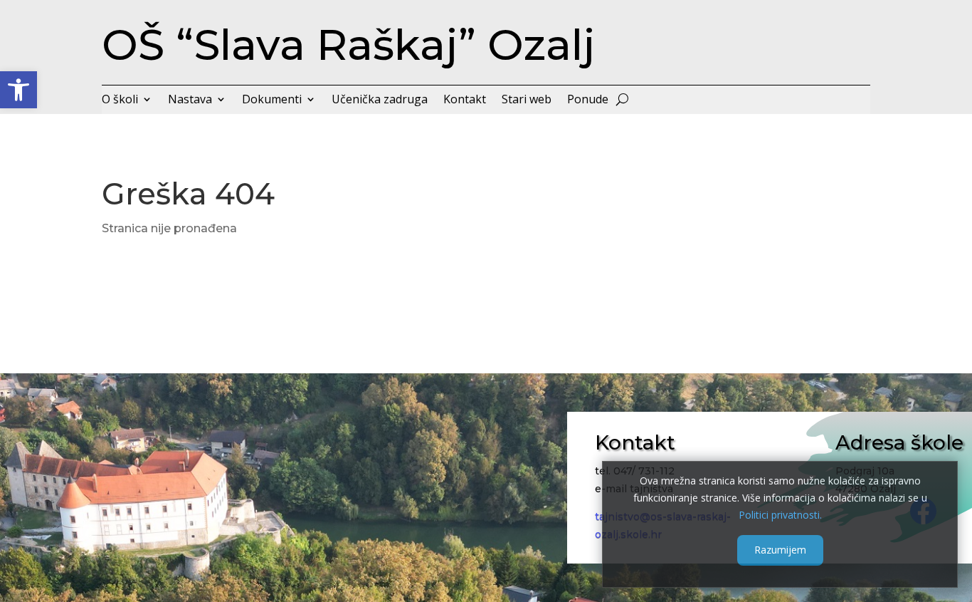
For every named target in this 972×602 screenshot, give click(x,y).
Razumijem (780, 549)
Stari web (526, 100)
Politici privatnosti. (780, 514)
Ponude (587, 100)
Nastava (190, 100)
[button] (18, 89)
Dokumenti (272, 100)
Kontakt (464, 100)
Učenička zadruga (380, 100)
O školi (120, 100)
